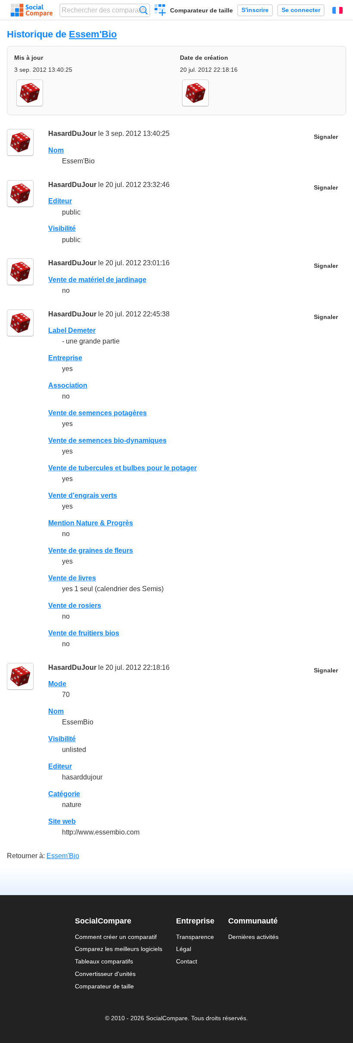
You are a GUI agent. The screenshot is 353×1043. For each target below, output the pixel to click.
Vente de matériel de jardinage (97, 279)
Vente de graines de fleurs (90, 550)
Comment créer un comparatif (116, 936)
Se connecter (301, 10)
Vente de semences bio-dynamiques (107, 440)
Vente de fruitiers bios (83, 633)
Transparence (195, 936)
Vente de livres (72, 578)
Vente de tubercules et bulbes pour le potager (122, 468)
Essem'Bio (93, 34)
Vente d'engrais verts (82, 495)
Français (337, 10)
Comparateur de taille (201, 10)
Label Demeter (72, 330)
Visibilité (62, 228)
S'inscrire (255, 10)
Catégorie (64, 794)
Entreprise (65, 358)
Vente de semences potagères (97, 413)
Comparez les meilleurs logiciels (118, 948)
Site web (62, 821)
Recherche (143, 10)
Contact (186, 961)
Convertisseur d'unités (105, 973)
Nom (56, 150)
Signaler (326, 137)
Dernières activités (253, 936)
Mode (57, 683)
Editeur (60, 201)
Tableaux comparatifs (104, 961)
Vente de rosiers (74, 605)
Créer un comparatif (160, 11)
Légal (183, 948)
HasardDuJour (72, 133)
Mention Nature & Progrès (90, 523)
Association (67, 385)
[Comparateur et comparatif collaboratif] (31, 10)
